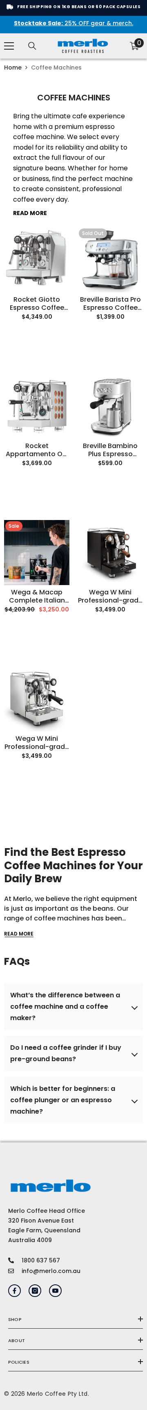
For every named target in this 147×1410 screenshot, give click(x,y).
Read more (18, 933)
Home (13, 67)
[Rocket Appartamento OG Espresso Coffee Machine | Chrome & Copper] (36, 406)
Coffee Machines (56, 67)
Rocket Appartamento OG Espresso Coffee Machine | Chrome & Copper (37, 450)
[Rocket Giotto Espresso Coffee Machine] (36, 259)
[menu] (9, 46)
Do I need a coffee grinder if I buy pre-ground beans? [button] (65, 1053)
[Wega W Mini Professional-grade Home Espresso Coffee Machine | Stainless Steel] (36, 698)
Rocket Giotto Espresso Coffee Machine (37, 304)
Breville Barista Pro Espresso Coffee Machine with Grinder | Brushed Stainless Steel (110, 304)
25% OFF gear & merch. (73, 23)
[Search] (32, 46)
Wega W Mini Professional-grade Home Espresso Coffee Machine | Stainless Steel (36, 743)
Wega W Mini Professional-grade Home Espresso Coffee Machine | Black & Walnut (110, 596)
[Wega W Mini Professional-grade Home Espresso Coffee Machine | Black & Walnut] (110, 552)
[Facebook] (14, 1290)
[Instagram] (35, 1290)
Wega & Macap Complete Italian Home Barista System (37, 596)
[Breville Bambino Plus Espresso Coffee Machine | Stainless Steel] (110, 406)
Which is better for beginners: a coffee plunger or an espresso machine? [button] (62, 1100)
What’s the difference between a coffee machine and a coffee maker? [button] (65, 1006)
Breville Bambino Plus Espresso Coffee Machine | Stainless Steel (110, 450)
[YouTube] (55, 1290)
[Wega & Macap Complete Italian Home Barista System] (36, 552)
